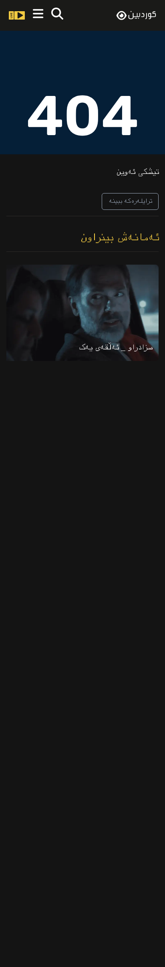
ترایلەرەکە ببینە (130, 201)
